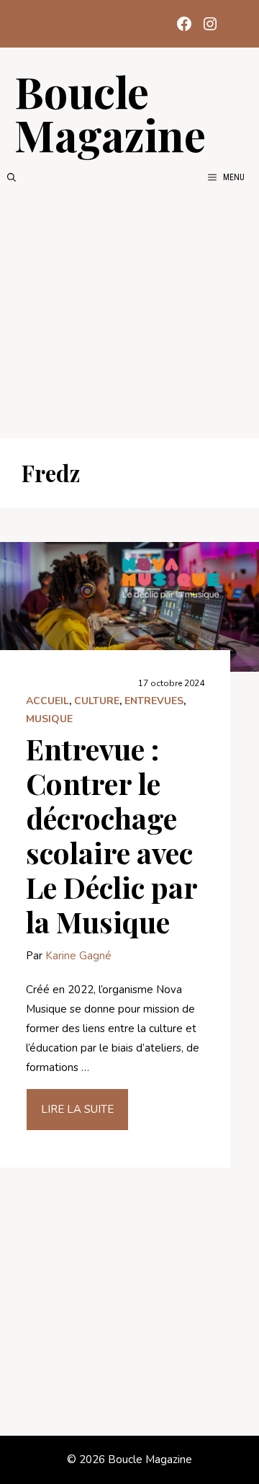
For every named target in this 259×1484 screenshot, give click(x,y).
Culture (96, 701)
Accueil (47, 701)
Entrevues (153, 701)
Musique (49, 719)
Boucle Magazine (110, 112)
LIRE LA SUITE (77, 1109)
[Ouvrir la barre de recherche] (11, 177)
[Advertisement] (129, 311)
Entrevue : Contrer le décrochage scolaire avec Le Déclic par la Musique (111, 835)
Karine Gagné (78, 955)
